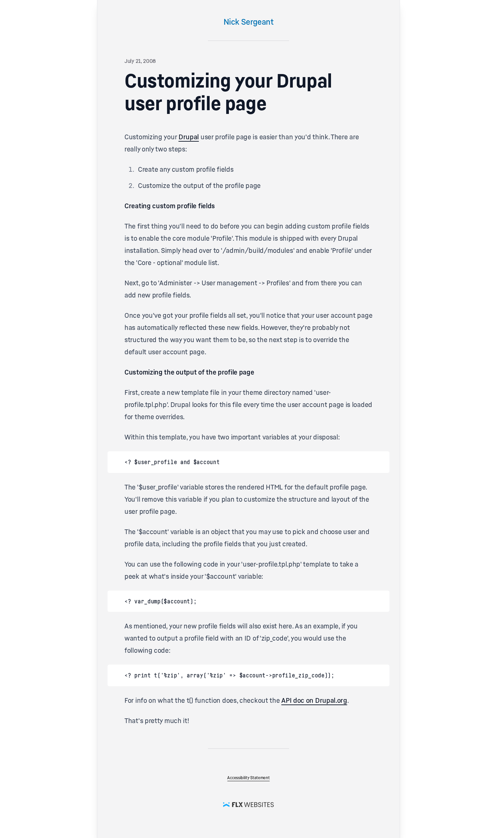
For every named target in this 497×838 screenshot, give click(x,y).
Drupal (189, 137)
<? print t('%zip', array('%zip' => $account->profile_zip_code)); (229, 675)
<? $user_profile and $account (171, 461)
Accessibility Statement (248, 777)
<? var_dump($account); (160, 601)
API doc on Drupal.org (314, 700)
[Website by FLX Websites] (248, 804)
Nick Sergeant (248, 21)
